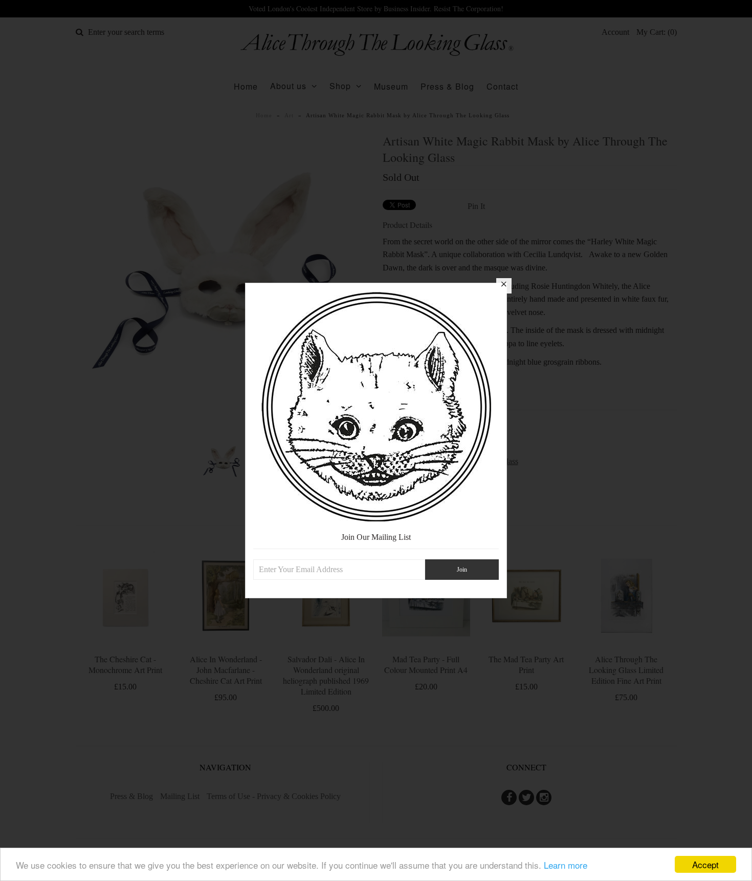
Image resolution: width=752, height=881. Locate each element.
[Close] (504, 285)
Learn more (565, 864)
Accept (705, 864)
